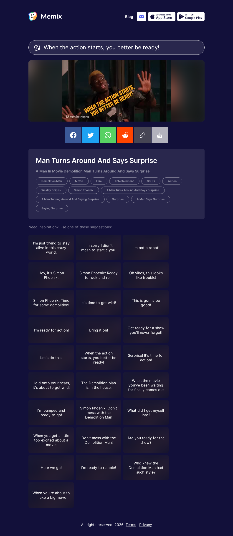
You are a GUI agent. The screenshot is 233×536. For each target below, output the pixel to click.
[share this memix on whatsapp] (108, 135)
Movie (79, 181)
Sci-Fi (151, 181)
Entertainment (124, 181)
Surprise (118, 199)
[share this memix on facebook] (73, 135)
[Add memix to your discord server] (141, 16)
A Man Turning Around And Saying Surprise (70, 199)
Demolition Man (51, 181)
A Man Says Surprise (151, 199)
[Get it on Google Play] (191, 16)
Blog (129, 16)
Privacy (145, 524)
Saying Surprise (52, 208)
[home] (45, 17)
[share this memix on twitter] (90, 135)
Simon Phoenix (83, 190)
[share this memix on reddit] (125, 135)
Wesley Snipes (51, 190)
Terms (131, 524)
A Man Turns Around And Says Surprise (132, 190)
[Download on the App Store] (161, 16)
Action (172, 181)
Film (99, 181)
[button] (142, 135)
